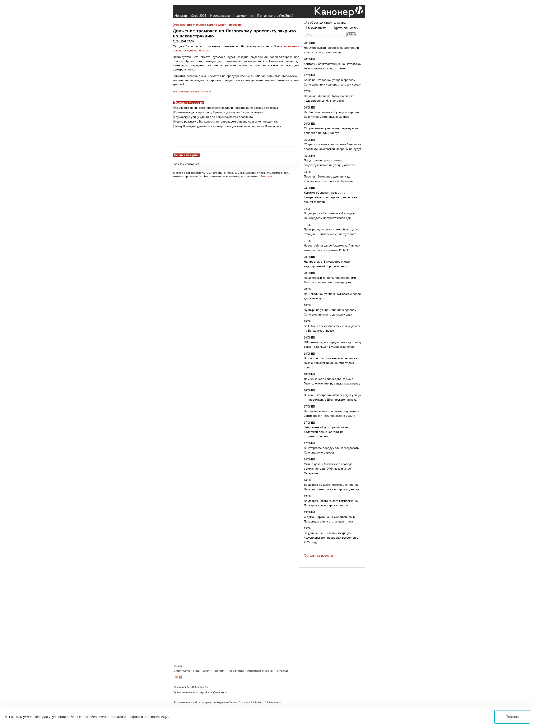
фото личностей (346, 28)
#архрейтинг (244, 15)
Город (196, 671)
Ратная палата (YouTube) (275, 15)
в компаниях (317, 28)
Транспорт (218, 671)
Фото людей (283, 671)
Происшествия (236, 671)
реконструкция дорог (190, 91)
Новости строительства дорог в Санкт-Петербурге (208, 24)
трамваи (206, 91)
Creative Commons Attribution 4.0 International (254, 702)
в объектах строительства (326, 22)
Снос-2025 (198, 15)
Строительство (182, 671)
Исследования (220, 15)
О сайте (178, 666)
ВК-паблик (266, 176)
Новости (181, 15)
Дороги (206, 671)
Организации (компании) (260, 671)
